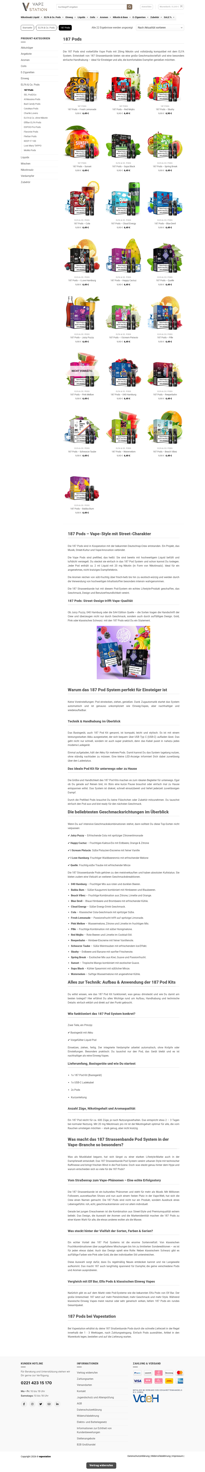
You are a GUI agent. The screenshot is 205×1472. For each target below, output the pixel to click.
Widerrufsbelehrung (88, 1415)
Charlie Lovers (31, 113)
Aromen (104, 17)
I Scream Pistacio (80, 850)
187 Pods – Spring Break (165, 166)
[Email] (49, 1404)
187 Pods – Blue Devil (165, 223)
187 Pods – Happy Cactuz (123, 280)
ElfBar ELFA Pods (32, 122)
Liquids (81, 17)
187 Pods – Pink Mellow (82, 394)
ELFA (181, 51)
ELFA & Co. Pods (52, 17)
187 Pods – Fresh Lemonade (82, 109)
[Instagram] (32, 1404)
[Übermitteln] (129, 7)
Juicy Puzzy (77, 835)
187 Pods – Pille (165, 337)
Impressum (177, 1456)
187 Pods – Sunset (82, 166)
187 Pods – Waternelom (123, 451)
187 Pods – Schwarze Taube (82, 451)
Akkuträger (27, 47)
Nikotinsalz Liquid (30, 17)
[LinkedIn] (57, 1404)
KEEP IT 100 (30, 141)
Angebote (26, 53)
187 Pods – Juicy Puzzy (82, 337)
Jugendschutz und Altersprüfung (95, 1397)
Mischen (25, 163)
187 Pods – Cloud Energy (123, 223)
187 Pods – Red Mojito (123, 109)
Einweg (69, 17)
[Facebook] (24, 1404)
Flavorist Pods (31, 131)
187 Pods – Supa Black (123, 166)
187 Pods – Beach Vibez (165, 451)
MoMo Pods (30, 150)
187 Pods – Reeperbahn (165, 394)
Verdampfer (27, 175)
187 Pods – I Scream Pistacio (123, 337)
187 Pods (28, 90)
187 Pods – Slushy (165, 109)
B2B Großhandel (86, 1444)
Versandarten (84, 1384)
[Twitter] (40, 1404)
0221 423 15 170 (36, 1383)
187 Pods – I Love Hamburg (82, 280)
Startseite (27, 27)
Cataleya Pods (31, 108)
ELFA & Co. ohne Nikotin (36, 118)
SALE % (168, 17)
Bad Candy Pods (32, 104)
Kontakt (81, 1391)
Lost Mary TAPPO (32, 145)
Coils (92, 17)
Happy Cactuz (78, 843)
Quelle (74, 865)
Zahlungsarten (85, 1378)
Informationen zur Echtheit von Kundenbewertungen (94, 1430)
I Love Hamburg (79, 857)
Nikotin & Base (120, 17)
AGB (79, 1403)
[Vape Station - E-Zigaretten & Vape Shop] (36, 7)
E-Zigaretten (139, 17)
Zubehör (154, 17)
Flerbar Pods (30, 136)
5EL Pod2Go (30, 94)
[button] (171, 6)
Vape (102, 51)
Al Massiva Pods (32, 99)
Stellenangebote (86, 1438)
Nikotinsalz (27, 169)
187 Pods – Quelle (165, 280)
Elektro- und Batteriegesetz (92, 1422)
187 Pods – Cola (82, 223)
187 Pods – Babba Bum (82, 508)
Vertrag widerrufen (87, 1372)
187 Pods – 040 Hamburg (123, 394)
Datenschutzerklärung (89, 1409)
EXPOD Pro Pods (32, 127)
